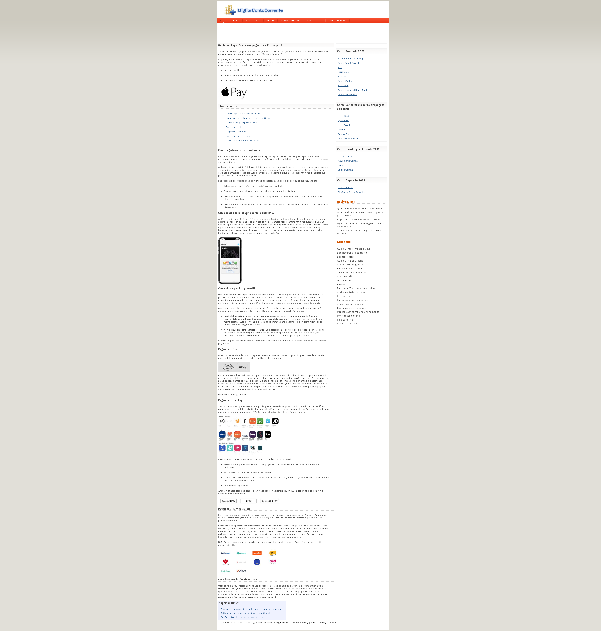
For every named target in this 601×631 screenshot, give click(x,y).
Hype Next (343, 120)
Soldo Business (345, 169)
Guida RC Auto (345, 280)
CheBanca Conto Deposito (351, 192)
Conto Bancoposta (347, 94)
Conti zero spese (291, 20)
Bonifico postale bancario (352, 252)
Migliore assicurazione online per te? (358, 311)
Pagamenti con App (236, 131)
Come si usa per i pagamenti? (241, 122)
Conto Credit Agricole (349, 63)
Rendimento (253, 20)
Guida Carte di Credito (350, 260)
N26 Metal (343, 85)
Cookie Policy (318, 622)
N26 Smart (343, 71)
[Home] (252, 16)
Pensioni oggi (345, 296)
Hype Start (343, 116)
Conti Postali (344, 276)
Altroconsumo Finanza (350, 304)
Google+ (333, 622)
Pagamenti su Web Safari (239, 136)
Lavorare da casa (347, 323)
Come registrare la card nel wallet (243, 113)
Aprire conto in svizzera (351, 292)
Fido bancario (345, 319)
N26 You (342, 76)
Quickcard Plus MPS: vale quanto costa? (360, 208)
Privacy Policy (300, 622)
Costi (236, 20)
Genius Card (344, 134)
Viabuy (341, 129)
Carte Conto (314, 20)
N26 (340, 67)
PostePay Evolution (348, 138)
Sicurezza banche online (351, 272)
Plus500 (341, 284)
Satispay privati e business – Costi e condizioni (245, 613)
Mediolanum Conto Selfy (351, 58)
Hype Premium (345, 125)
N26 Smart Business (348, 160)
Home (223, 20)
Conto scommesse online (351, 307)
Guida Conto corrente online (353, 248)
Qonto (341, 165)
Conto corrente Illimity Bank (352, 90)
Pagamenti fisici (234, 127)
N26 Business (345, 156)
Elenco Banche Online (350, 268)
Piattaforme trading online (352, 299)
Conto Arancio (345, 187)
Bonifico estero (346, 256)
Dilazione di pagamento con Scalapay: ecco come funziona (251, 609)
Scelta (271, 20)
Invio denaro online (348, 315)
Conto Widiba (345, 81)
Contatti (285, 622)
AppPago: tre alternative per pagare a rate (243, 617)
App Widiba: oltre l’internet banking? (358, 219)
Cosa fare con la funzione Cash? (242, 140)
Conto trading (338, 20)
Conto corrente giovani (350, 264)
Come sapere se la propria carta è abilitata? (248, 118)
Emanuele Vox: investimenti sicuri (357, 288)
